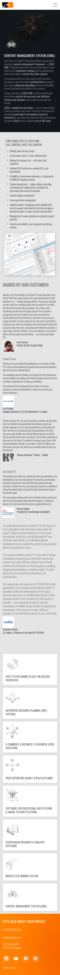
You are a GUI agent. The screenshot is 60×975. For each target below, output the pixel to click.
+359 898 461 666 (12, 929)
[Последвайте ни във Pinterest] (35, 958)
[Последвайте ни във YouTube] (16, 958)
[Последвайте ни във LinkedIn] (6, 958)
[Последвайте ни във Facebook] (25, 958)
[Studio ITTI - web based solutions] (7, 5)
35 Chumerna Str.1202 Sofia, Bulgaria (12, 946)
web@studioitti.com (12, 937)
